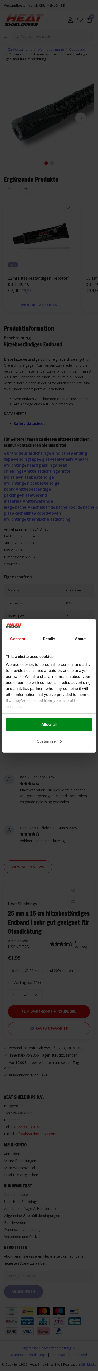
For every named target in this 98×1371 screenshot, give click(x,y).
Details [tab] (49, 639)
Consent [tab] (17, 639)
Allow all (49, 724)
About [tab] (80, 639)
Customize (46, 741)
